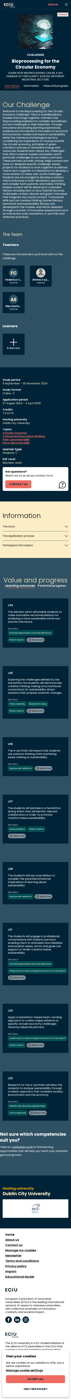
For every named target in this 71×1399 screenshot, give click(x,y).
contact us (18, 484)
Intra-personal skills (16, 443)
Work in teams (16, 639)
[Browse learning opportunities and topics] (66, 5)
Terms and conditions (22, 1261)
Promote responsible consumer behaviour (30, 632)
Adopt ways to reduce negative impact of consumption (37, 970)
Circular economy (15, 433)
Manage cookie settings (24, 1370)
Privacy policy (16, 1266)
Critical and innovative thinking (24, 436)
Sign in (53, 4)
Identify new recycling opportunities (27, 1105)
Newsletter (13, 1256)
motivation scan (22, 1147)
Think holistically (17, 1112)
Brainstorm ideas (38, 703)
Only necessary (35, 1389)
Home (9, 1234)
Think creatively (17, 703)
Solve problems (17, 829)
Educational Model (19, 1277)
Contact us (13, 1245)
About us (12, 1240)
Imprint (11, 1271)
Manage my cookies (20, 1250)
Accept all (35, 1379)
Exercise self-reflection (20, 768)
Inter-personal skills (16, 439)
